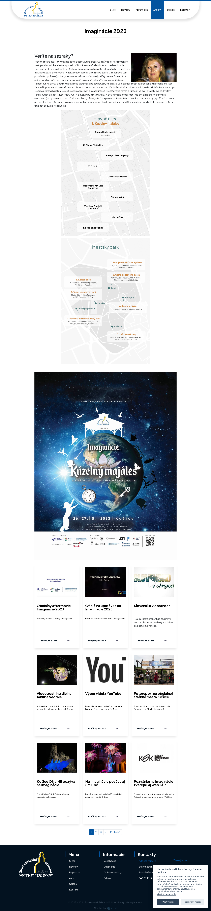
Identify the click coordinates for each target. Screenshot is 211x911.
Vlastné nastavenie (166, 894)
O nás (113, 10)
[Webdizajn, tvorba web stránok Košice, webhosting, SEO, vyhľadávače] (112, 908)
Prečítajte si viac (48, 640)
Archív (157, 10)
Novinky (125, 10)
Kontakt (185, 10)
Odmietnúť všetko (193, 902)
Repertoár (142, 10)
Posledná (115, 832)
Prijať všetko (168, 902)
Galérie (171, 10)
